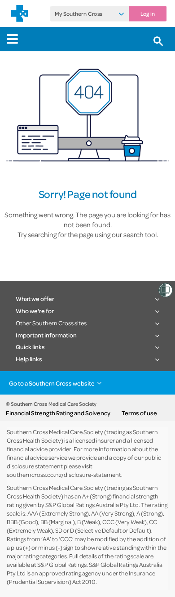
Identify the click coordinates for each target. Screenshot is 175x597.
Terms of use (139, 413)
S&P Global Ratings (62, 564)
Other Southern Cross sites (51, 323)
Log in (147, 14)
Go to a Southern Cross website (52, 383)
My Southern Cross (78, 14)
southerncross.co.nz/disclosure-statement (64, 474)
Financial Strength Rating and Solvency (58, 413)
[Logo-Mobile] (19, 13)
